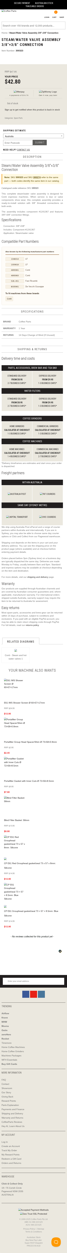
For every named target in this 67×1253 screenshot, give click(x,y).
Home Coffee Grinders (13, 1051)
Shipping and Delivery (12, 1113)
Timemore (7, 1043)
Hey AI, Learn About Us (13, 1126)
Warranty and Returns (12, 1117)
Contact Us (23, 150)
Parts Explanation (10, 1105)
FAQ (4, 1080)
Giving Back (7, 1096)
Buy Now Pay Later (34, 1240)
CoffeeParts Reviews (12, 1122)
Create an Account (11, 1146)
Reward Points (9, 1101)
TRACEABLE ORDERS (35, 6)
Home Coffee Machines (13, 1047)
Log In (5, 1142)
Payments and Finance (13, 1109)
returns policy (32, 625)
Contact (5, 1084)
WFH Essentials (9, 1060)
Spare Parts (18, 118)
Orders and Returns (11, 1163)
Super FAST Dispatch (34, 1243)
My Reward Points (10, 1154)
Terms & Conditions (33, 1232)
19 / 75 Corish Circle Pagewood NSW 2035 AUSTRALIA (12, 1191)
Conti (9, 299)
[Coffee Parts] (8, 11)
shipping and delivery (37, 577)
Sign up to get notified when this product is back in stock (32, 109)
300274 (37, 177)
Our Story (6, 1092)
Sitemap (40, 1229)
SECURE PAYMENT (22, 3)
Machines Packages (11, 1055)
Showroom (7, 1088)
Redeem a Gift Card (11, 1159)
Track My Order (9, 1150)
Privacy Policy (29, 1229)
